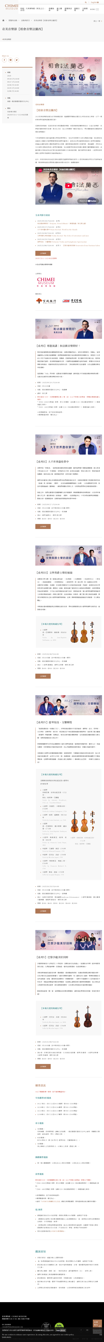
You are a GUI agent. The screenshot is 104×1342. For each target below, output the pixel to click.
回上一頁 (97, 21)
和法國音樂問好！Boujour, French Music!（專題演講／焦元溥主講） (62, 223)
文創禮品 (85, 9)
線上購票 (59, 9)
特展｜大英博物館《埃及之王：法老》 (33, 9)
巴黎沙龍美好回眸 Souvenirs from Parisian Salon (81, 245)
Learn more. (6, 1337)
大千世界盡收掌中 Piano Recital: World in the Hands (57, 229)
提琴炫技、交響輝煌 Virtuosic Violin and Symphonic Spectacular (62, 242)
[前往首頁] (11, 7)
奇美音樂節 (7, 39)
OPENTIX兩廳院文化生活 (51, 1201)
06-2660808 (6, 1324)
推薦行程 (77, 9)
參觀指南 (51, 9)
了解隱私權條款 (60, 1330)
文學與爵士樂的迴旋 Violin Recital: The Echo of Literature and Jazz (63, 236)
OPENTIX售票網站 (57, 1231)
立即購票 (43, 253)
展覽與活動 (68, 9)
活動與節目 (25, 20)
